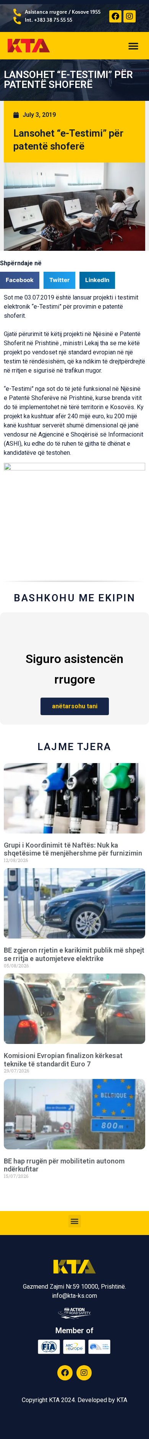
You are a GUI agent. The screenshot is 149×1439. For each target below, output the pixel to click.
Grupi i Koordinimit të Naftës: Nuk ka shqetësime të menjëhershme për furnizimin (73, 849)
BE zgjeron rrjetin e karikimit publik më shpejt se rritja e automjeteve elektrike (74, 954)
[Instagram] (129, 16)
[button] (133, 46)
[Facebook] (115, 16)
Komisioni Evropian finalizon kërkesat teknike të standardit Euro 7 (63, 1060)
